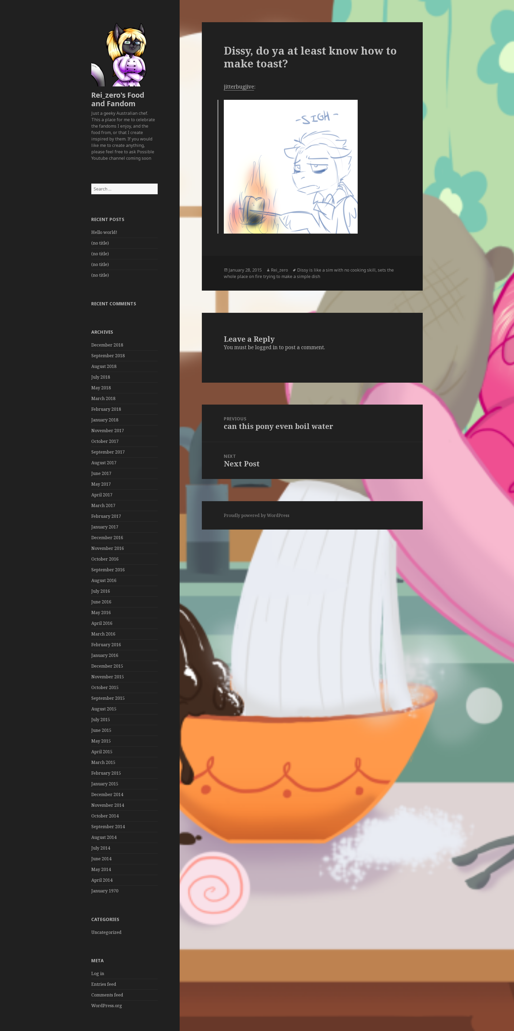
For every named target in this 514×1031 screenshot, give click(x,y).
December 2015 (107, 666)
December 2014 (107, 794)
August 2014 (103, 837)
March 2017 (103, 505)
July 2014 (100, 848)
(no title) (100, 243)
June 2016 (101, 602)
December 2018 (107, 345)
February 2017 (106, 516)
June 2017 (101, 473)
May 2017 (101, 484)
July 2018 (100, 377)
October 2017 (105, 441)
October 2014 (105, 816)
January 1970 (104, 891)
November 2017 (107, 430)
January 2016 (104, 655)
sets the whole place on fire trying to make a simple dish (309, 273)
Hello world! (104, 232)
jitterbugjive (239, 86)
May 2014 (101, 869)
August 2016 (103, 580)
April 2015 (101, 752)
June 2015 (101, 730)
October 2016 (105, 559)
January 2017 (104, 527)
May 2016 (101, 612)
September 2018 (108, 356)
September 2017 (108, 452)
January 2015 (104, 784)
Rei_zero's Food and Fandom (117, 99)
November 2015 (107, 677)
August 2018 (103, 366)
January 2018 (104, 420)
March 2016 (103, 634)
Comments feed (107, 995)
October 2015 (105, 687)
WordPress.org (106, 1006)
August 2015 (103, 709)
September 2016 (108, 570)
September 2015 (108, 698)
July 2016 (100, 591)
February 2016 (106, 645)
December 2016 (107, 538)
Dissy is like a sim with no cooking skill (336, 270)
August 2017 (103, 463)
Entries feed (103, 984)
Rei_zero (279, 270)
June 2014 (101, 859)
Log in (97, 973)
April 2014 (101, 880)
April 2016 (101, 623)
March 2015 (103, 762)
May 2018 (101, 388)
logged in (266, 347)
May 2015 (101, 741)
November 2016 (107, 548)
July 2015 (100, 719)
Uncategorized (106, 932)
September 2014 (108, 827)
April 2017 (101, 495)
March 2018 (103, 398)
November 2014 (107, 805)
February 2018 (106, 409)
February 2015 (106, 773)
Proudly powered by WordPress (256, 515)
